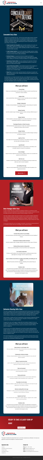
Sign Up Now (21, 173)
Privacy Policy (4, 450)
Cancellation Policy (5, 451)
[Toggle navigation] (41, 2)
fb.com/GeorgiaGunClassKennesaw (32, 451)
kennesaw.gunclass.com (29, 450)
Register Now (21, 427)
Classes (3, 447)
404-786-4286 (29, 447)
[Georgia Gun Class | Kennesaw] (10, 2)
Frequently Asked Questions (7, 448)
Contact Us (4, 452)
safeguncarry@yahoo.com (30, 448)
